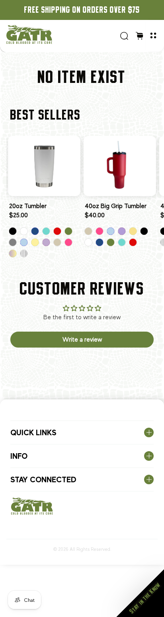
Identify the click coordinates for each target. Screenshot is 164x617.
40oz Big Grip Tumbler (115, 206)
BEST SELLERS (45, 114)
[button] (140, 593)
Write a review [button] (82, 339)
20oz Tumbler (28, 206)
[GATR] (60, 34)
